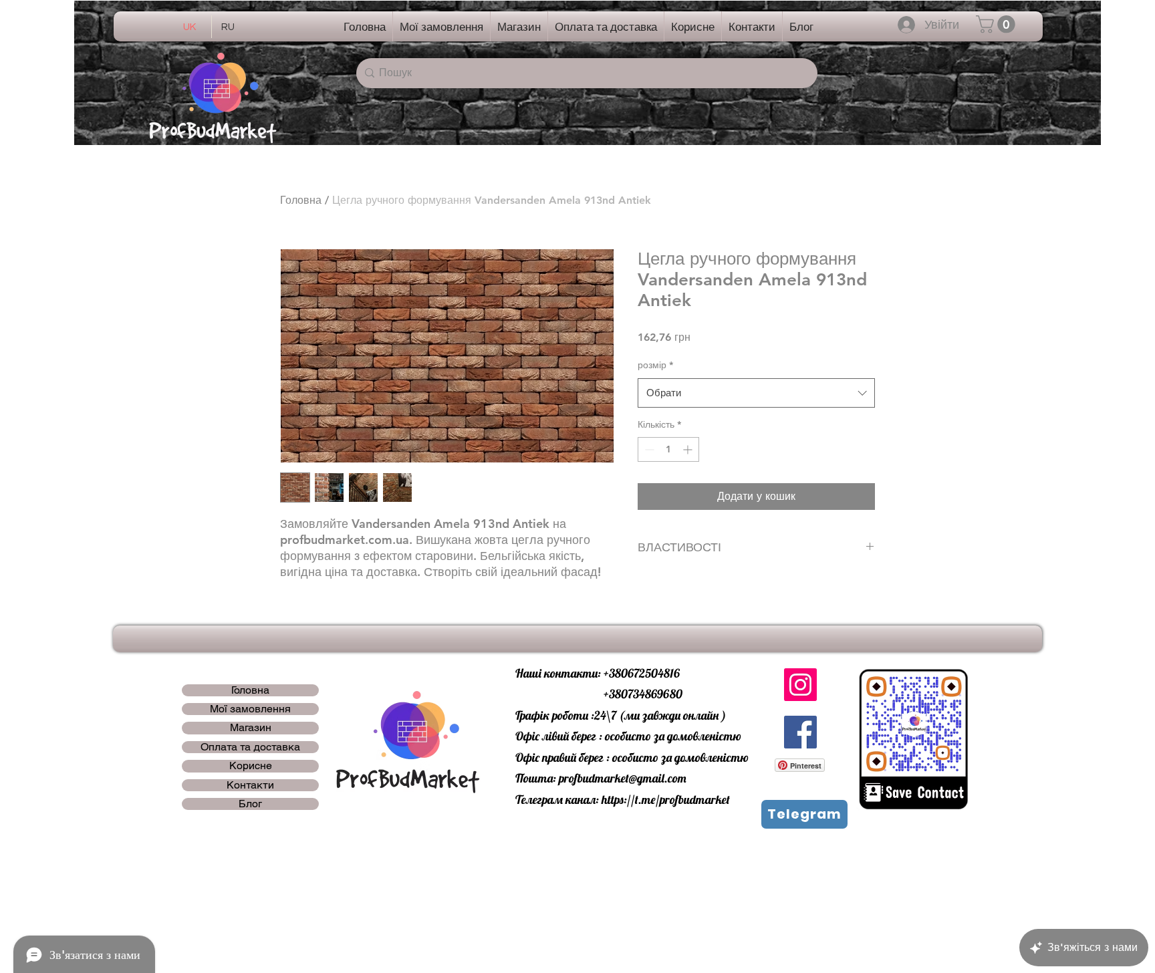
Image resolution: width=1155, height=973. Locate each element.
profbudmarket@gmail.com (622, 778)
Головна (301, 200)
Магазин (250, 728)
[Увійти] (906, 24)
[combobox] (756, 393)
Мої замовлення (250, 709)
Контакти (250, 785)
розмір (655, 365)
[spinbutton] (668, 449)
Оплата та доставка (250, 747)
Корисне (250, 766)
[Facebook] (800, 732)
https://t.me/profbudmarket (666, 799)
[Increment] (688, 449)
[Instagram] (800, 684)
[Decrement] (648, 449)
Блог (250, 804)
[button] (997, 24)
